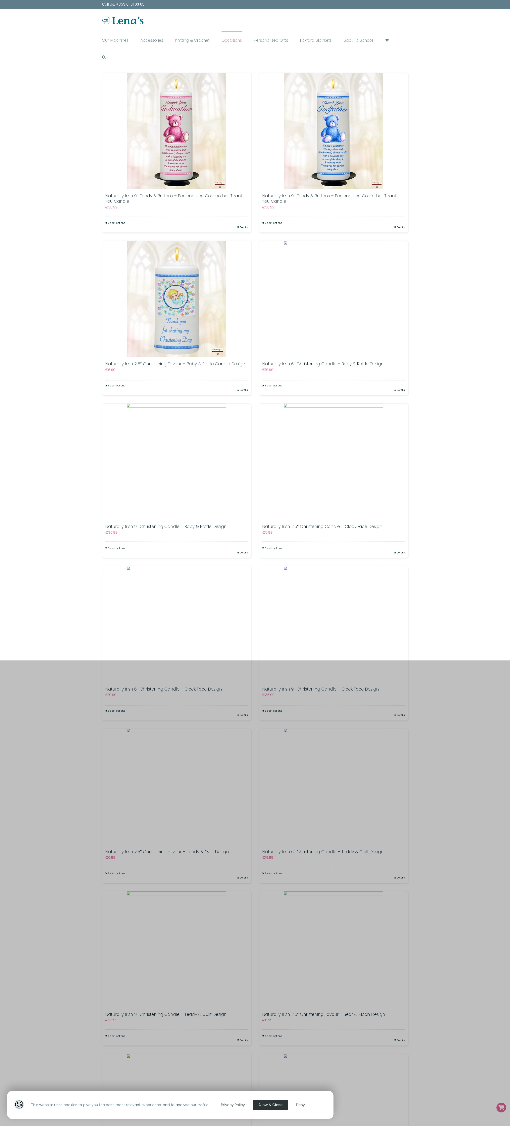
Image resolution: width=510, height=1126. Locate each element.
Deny (300, 1104)
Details (244, 227)
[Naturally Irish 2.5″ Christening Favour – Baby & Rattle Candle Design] (176, 299)
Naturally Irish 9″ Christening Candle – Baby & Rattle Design (166, 526)
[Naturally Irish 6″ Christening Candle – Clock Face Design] (176, 624)
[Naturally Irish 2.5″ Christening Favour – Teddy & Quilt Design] (176, 787)
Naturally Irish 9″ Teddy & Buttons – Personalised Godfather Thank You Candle (329, 198)
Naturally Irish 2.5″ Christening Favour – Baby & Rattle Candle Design (175, 364)
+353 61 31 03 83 (130, 4)
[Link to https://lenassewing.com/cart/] (501, 1107)
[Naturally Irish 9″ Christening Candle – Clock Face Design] (333, 624)
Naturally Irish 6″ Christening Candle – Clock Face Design (163, 689)
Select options (116, 223)
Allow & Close (270, 1104)
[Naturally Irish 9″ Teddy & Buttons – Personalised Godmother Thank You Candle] (176, 131)
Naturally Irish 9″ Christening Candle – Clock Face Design (320, 689)
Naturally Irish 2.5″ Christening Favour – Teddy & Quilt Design (167, 852)
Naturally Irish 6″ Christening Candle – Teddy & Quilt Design (323, 852)
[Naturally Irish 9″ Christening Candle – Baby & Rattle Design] (176, 462)
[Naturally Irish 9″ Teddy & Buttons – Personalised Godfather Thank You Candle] (333, 131)
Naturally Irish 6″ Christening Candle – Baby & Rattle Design (323, 364)
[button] (104, 56)
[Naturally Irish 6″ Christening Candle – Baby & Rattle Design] (333, 299)
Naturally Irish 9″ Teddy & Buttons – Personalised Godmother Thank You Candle (174, 198)
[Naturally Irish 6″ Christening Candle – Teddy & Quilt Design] (333, 787)
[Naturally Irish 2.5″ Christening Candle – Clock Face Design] (333, 462)
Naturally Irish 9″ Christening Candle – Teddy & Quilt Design (166, 1014)
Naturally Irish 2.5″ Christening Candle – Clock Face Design (322, 526)
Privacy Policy (233, 1104)
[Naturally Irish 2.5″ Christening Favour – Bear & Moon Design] (333, 949)
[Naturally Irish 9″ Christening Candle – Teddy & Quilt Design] (176, 949)
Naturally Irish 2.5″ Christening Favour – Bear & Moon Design (323, 1014)
